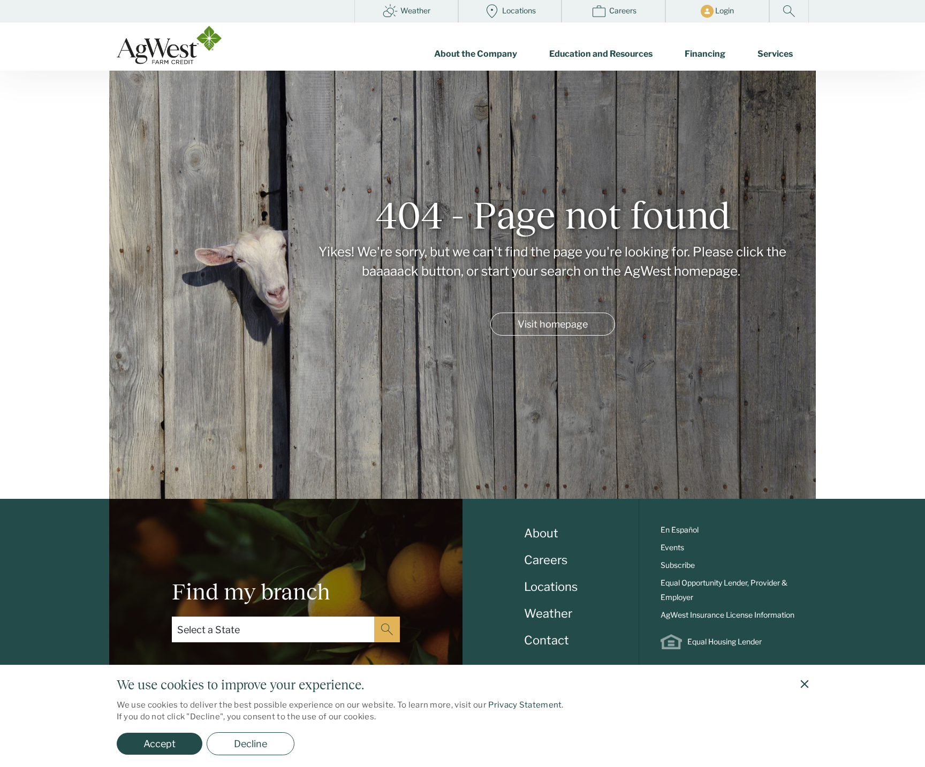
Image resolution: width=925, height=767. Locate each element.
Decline (250, 743)
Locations (518, 10)
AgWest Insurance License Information (727, 614)
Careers (622, 10)
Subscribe (678, 564)
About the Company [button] (475, 54)
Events (672, 547)
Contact (546, 640)
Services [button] (775, 54)
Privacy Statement (525, 705)
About (541, 533)
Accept (159, 743)
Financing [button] (705, 54)
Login (724, 10)
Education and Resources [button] (601, 54)
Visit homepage (553, 324)
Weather (414, 10)
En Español (680, 529)
